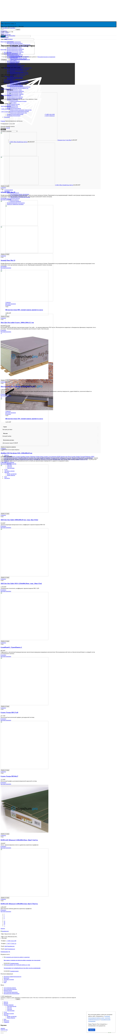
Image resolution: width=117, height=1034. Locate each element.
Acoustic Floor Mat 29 (8, 192)
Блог (5, 982)
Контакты (6, 978)
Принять (92, 1029)
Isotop (41, 456)
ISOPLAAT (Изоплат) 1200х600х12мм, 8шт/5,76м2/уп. (19, 904)
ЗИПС (92, 456)
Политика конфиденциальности (12, 976)
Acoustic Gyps (47, 456)
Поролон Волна (14, 200)
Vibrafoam (32, 456)
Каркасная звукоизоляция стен (18, 70)
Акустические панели (10, 987)
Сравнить (3, 187)
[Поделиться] (3, 1031)
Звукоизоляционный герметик (15, 52)
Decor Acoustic (72, 456)
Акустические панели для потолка (19, 194)
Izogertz (28, 456)
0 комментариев (14, 963)
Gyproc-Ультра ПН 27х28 (9, 712)
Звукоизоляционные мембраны (15, 49)
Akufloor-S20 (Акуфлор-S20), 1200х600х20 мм (16, 453)
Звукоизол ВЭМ (55, 456)
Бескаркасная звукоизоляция (14, 43)
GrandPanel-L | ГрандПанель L (11, 647)
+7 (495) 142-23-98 (11, 940)
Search (18, 29)
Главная (3, 121)
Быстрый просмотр (6, 199)
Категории (3, 49)
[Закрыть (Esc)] (1, 1031)
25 (4, 921)
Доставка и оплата (9, 979)
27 (4, 924)
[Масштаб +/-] (6, 1031)
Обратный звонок (6, 34)
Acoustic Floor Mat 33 (8, 260)
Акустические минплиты (14, 42)
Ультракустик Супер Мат (64, 140)
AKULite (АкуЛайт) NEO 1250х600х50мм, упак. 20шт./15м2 (21, 583)
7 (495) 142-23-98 (5, 109)
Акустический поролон (13, 198)
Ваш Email (4, 39)
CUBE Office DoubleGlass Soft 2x (64, 185)
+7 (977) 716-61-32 (11, 943)
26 (4, 923)
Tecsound (82, 456)
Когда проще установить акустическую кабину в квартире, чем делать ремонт (22, 960)
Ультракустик (64, 456)
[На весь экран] (4, 1031)
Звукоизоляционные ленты (14, 47)
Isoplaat (78, 456)
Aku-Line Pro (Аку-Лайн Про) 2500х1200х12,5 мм (18, 386)
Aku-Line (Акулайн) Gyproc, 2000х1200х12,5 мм (17, 322)
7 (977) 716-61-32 (5, 111)
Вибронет (88, 456)
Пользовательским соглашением (46, 56)
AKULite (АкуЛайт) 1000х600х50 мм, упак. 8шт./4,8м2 (19, 520)
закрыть (3, 928)
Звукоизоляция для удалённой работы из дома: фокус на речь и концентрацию (22, 968)
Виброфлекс (12, 456)
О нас (5, 981)
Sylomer (38, 456)
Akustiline (22, 456)
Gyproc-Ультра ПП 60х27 (9, 776)
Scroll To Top (4, 1029)
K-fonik (18, 456)
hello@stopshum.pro (10, 949)
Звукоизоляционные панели (14, 50)
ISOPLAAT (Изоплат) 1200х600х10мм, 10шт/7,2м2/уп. (19, 840)
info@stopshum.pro (6, 89)
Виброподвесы (8, 990)
